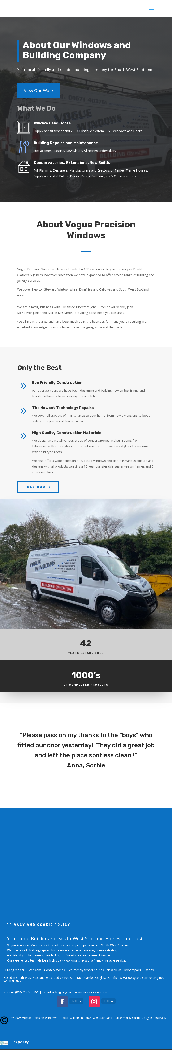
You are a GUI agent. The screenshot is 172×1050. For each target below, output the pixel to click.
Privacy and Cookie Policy (38, 925)
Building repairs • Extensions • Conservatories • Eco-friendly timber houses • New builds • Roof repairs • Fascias (78, 970)
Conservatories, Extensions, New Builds (72, 162)
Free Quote (37, 487)
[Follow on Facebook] (62, 1001)
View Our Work (38, 90)
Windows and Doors (52, 123)
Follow (76, 1001)
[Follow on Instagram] (94, 1001)
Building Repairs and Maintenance (66, 143)
